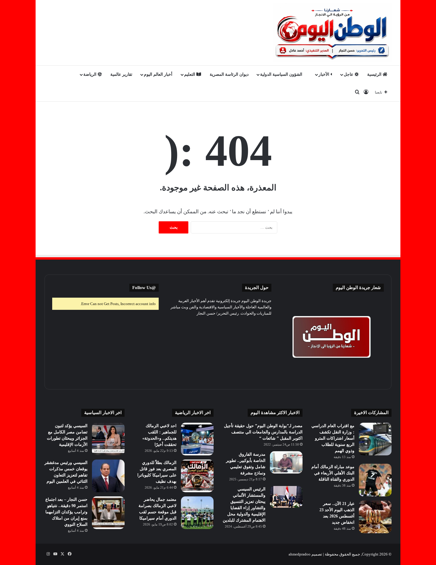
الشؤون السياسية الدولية (281, 74)
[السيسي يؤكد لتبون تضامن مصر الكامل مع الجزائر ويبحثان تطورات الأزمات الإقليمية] (108, 439)
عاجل (349, 74)
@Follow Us (144, 287)
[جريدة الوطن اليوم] (332, 32)
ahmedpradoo (300, 554)
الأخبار (324, 74)
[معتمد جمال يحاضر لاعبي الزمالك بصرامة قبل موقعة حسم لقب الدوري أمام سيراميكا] (197, 512)
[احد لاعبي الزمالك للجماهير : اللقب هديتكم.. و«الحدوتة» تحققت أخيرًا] (197, 439)
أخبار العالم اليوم (158, 74)
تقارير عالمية (121, 74)
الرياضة (90, 74)
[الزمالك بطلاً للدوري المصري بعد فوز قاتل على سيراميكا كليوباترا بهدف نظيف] (197, 476)
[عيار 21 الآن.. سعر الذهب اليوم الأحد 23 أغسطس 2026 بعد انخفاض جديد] (375, 517)
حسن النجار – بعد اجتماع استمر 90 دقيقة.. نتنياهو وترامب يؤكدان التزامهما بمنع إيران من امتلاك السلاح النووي (66, 512)
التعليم (190, 74)
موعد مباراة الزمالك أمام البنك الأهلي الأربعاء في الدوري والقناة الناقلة (332, 473)
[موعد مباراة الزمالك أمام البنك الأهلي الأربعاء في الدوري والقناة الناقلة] (375, 480)
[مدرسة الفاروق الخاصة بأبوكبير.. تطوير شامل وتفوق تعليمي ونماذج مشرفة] (286, 462)
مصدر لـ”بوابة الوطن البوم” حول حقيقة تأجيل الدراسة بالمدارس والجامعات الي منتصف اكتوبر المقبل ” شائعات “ (263, 432)
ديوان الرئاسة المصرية (229, 74)
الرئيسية (375, 74)
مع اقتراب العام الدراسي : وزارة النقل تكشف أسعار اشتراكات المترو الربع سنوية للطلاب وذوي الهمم (332, 438)
